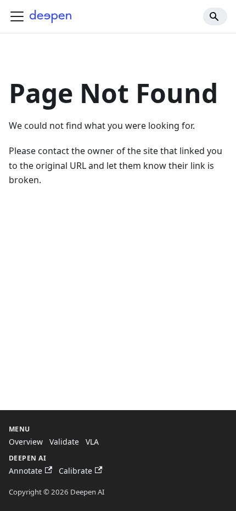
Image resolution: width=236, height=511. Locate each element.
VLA (92, 441)
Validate (64, 441)
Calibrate (75, 470)
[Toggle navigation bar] (17, 16)
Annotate (25, 470)
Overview (26, 441)
